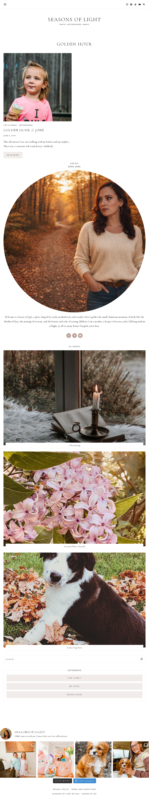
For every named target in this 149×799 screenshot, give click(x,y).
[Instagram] (127, 4)
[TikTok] (135, 4)
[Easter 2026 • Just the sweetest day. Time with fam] (18, 759)
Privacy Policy (61, 789)
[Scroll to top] (144, 791)
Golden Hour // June (23, 130)
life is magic (10, 125)
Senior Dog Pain (74, 647)
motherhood (26, 125)
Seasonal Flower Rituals (74, 546)
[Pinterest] (131, 4)
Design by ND (89, 794)
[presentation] (37, 87)
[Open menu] (5, 4)
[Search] (141, 659)
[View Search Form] (144, 4)
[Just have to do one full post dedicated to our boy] (93, 759)
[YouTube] (139, 4)
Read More (15, 156)
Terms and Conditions (83, 789)
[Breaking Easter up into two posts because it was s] (56, 759)
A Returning (74, 445)
